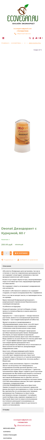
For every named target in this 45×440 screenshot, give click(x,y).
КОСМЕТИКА (16, 43)
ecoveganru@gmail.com (23, 28)
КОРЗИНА (7, 431)
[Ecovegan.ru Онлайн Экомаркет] (22, 13)
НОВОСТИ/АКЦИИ (10, 435)
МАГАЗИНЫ (7, 438)
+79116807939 (22, 31)
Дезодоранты (35, 43)
